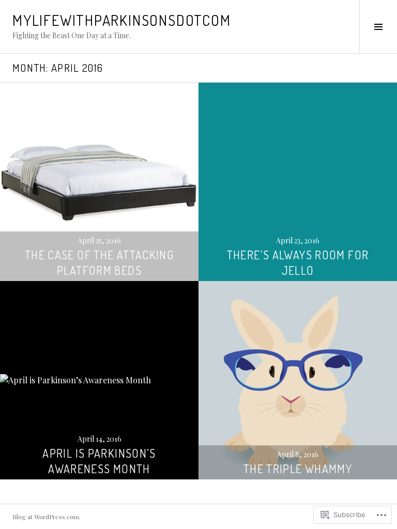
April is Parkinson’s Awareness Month (99, 461)
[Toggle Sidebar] (378, 26)
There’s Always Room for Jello (298, 262)
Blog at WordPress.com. (46, 516)
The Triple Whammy (297, 468)
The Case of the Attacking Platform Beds (99, 262)
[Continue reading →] (99, 182)
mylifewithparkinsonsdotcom (121, 20)
